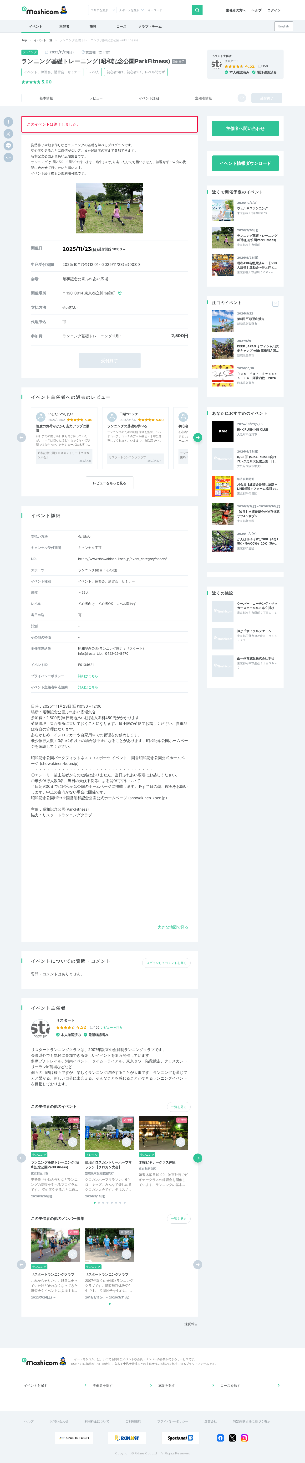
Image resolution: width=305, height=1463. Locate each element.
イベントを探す (35, 1385)
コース (122, 26)
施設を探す (166, 1385)
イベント (35, 26)
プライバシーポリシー (172, 1421)
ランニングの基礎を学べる (127, 426)
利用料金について (97, 1421)
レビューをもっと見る (109, 483)
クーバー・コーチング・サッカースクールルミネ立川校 (257, 606)
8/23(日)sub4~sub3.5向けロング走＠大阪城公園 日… (257, 459)
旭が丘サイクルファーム (254, 631)
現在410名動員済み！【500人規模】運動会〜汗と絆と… (257, 265)
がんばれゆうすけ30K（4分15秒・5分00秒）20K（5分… (257, 541)
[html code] (8, 157)
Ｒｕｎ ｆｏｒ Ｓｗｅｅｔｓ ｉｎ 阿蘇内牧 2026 (257, 376)
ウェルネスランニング (252, 208)
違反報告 (191, 1324)
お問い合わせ (59, 1421)
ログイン (274, 10)
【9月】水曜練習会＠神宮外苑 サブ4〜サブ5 (258, 514)
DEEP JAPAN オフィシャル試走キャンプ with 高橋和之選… (258, 348)
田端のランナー (130, 414)
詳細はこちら (88, 676)
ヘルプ (257, 10)
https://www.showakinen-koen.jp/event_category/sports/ (122, 559)
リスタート (231, 61)
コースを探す (230, 1385)
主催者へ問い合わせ (245, 128)
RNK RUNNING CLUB (252, 429)
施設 (93, 26)
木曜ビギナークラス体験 (157, 1162)
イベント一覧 (43, 40)
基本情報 (46, 98)
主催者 (64, 26)
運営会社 (210, 1421)
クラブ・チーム (150, 26)
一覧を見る (179, 1107)
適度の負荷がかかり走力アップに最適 (62, 428)
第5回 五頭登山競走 (250, 319)
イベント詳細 (149, 98)
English (283, 26)
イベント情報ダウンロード (245, 163)
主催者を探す (103, 1385)
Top (24, 40)
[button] (197, 437)
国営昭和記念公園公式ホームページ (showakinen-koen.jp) (116, 797)
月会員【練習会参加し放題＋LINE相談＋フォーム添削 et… (257, 486)
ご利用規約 (133, 1421)
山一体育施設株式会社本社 (255, 658)
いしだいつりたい (60, 414)
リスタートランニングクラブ (127, 457)
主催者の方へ (236, 10)
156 (265, 66)
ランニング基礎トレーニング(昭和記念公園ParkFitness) (257, 238)
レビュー (96, 98)
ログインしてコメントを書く (166, 963)
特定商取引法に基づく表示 (251, 1421)
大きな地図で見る (173, 927)
